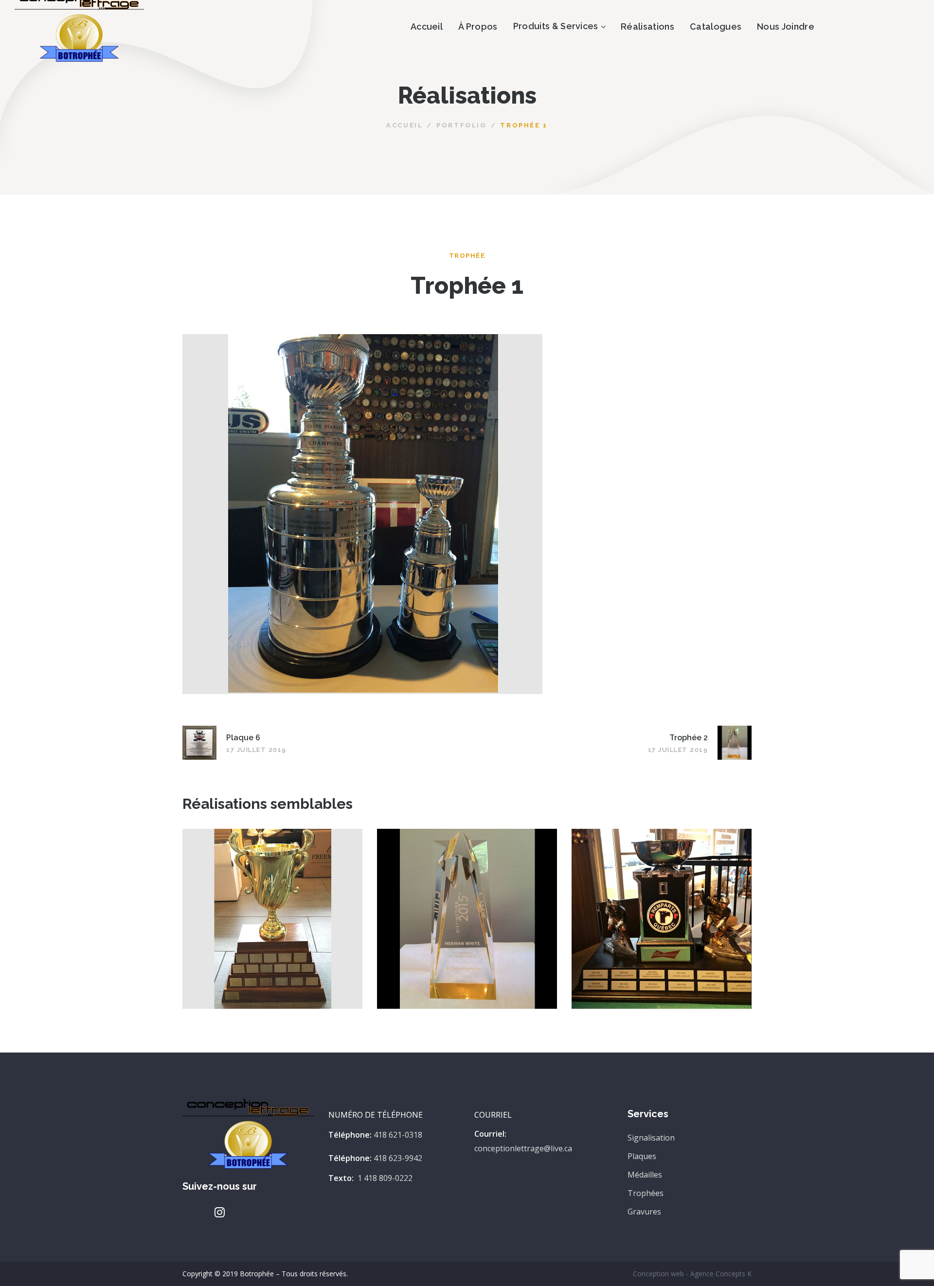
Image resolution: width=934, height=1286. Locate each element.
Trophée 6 (272, 909)
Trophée (467, 255)
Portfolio (461, 125)
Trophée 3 (661, 909)
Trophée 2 (467, 909)
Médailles (645, 1174)
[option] (272, 926)
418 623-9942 (398, 1158)
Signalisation (651, 1137)
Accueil (404, 125)
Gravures (644, 1211)
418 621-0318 (398, 1134)
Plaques (642, 1156)
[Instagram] (219, 1212)
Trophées (646, 1193)
